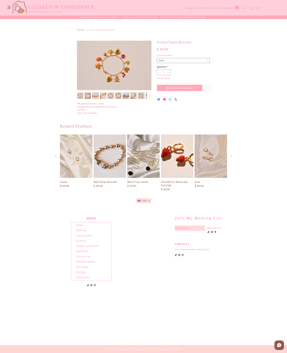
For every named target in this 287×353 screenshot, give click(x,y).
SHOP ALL (81, 230)
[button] (8, 7)
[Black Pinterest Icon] (95, 285)
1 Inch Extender (164, 55)
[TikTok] (88, 285)
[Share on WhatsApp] (170, 99)
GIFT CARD (82, 267)
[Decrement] (159, 72)
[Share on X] (176, 99)
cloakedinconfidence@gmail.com (194, 250)
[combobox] (183, 60)
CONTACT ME (83, 256)
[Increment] (168, 72)
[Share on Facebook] (159, 99)
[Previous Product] (55, 156)
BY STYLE (81, 241)
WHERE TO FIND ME (87, 246)
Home (80, 29)
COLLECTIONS (84, 235)
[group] (143, 162)
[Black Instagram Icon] (91, 285)
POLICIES (81, 272)
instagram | (192, 8)
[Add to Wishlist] (207, 88)
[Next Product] (231, 156)
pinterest (228, 8)
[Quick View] (76, 156)
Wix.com (176, 349)
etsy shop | (216, 8)
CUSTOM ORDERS (85, 262)
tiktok (203, 8)
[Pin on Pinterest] (164, 99)
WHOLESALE (83, 277)
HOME (79, 225)
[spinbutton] (163, 72)
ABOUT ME (82, 251)
